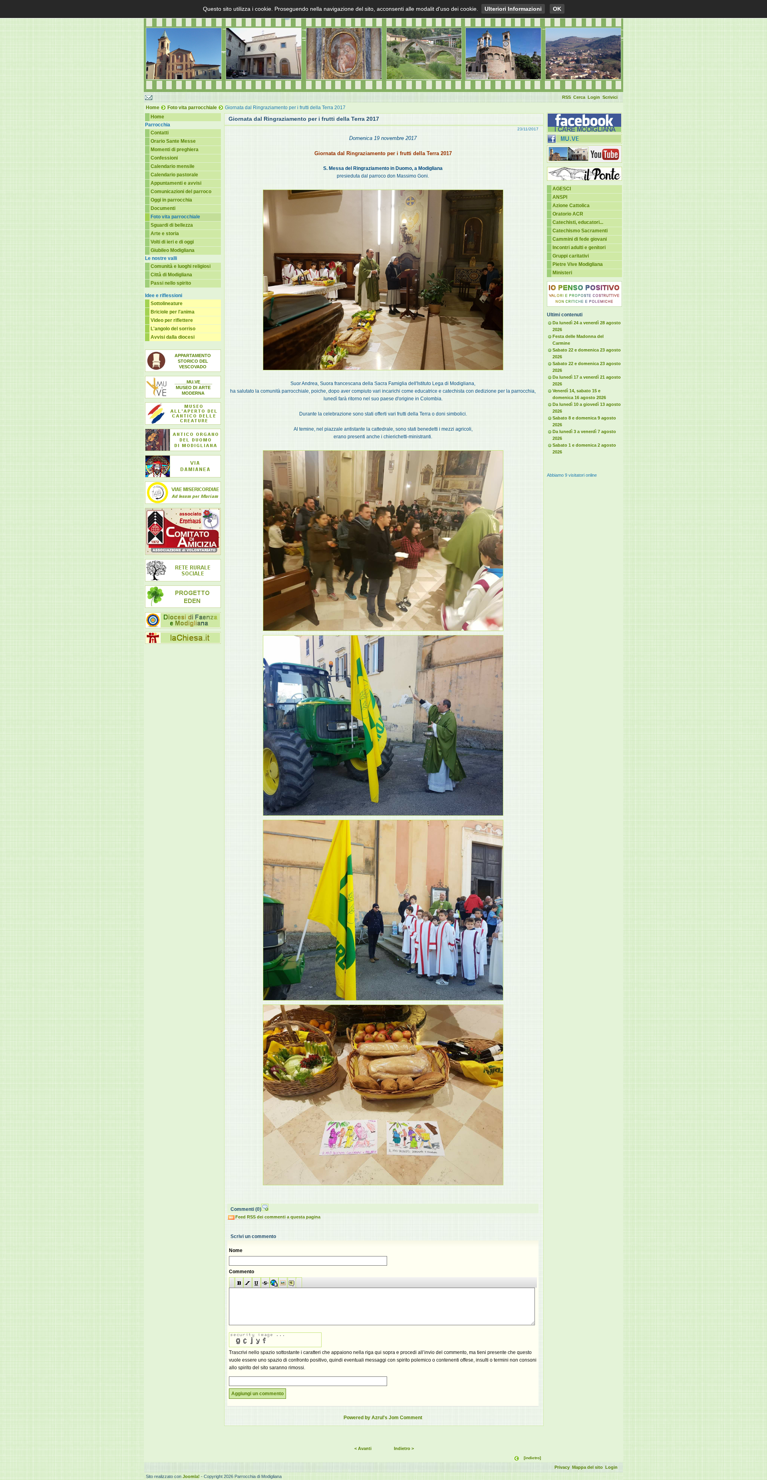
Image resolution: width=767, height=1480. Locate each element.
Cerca (579, 97)
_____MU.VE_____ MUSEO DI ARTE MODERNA (193, 387)
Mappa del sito (587, 1467)
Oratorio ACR (567, 214)
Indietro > (404, 1448)
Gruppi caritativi (570, 256)
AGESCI (561, 189)
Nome (235, 1250)
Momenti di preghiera (175, 149)
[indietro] (532, 1458)
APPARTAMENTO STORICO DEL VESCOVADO (193, 361)
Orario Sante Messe (173, 141)
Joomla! (191, 1476)
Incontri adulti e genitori (579, 247)
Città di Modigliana (171, 275)
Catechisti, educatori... (577, 222)
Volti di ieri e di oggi (172, 242)
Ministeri (562, 273)
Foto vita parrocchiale (192, 107)
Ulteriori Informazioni (513, 9)
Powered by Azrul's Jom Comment (383, 1417)
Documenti (163, 208)
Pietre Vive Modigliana (577, 264)
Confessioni (164, 158)
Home (152, 107)
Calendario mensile (173, 166)
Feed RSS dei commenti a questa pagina (277, 1216)
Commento (241, 1271)
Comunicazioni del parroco (181, 191)
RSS (566, 97)
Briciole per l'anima (173, 312)
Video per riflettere (172, 320)
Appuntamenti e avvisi (176, 183)
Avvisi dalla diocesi (173, 337)
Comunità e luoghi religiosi (181, 266)
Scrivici (610, 97)
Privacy (562, 1467)
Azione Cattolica (571, 205)
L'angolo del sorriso (173, 329)
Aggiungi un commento (257, 1393)
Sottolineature (167, 303)
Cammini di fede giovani (579, 239)
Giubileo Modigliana (173, 250)
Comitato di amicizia (183, 531)
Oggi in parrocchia (171, 200)
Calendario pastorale (174, 175)
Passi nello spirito (171, 283)
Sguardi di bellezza (172, 225)
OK (557, 9)
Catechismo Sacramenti (580, 231)
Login (594, 97)
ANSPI (559, 197)
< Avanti (363, 1448)
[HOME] (383, 90)
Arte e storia (165, 233)
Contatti (160, 133)
